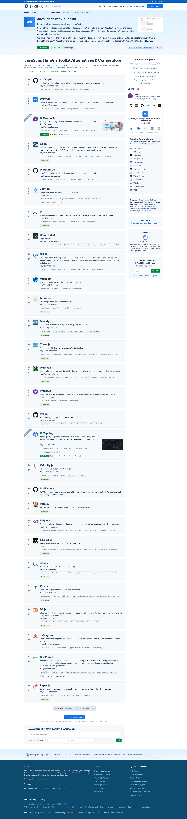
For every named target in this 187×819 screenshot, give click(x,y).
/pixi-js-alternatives (34, 411)
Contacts (45, 788)
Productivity (45, 807)
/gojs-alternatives (33, 141)
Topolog (144, 241)
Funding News (100, 785)
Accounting (65, 807)
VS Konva (137, 155)
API (66, 788)
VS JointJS (137, 148)
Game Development (151, 68)
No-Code (31, 804)
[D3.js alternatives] (35, 610)
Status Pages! (99, 781)
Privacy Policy (39, 813)
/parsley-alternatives (34, 501)
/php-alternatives (33, 209)
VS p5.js (136, 183)
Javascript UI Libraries (151, 72)
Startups (51, 1)
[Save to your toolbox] (29, 29)
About (61, 788)
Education (146, 807)
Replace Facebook (136, 774)
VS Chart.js (137, 166)
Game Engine (136, 72)
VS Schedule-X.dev (141, 186)
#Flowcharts (29, 71)
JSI (29, 22)
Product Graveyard (137, 785)
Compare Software (102, 774)
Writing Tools (93, 807)
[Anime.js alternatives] (35, 299)
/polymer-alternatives (34, 518)
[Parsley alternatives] (35, 504)
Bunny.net (69, 813)
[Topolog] (35, 434)
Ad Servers (133, 64)
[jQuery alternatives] (35, 564)
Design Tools (57, 804)
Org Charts (151, 76)
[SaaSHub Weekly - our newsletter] (100, 6)
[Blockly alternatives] (35, 322)
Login (161, 1)
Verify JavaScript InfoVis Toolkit (141, 48)
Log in (30, 740)
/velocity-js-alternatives (35, 463)
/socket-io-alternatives (35, 537)
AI (25, 804)
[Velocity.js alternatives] (35, 466)
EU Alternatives (149, 206)
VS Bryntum (138, 162)
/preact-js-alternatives (35, 388)
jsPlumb (137, 41)
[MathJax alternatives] (35, 368)
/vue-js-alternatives (34, 584)
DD (35, 100)
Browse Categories (102, 771)
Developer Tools (154, 64)
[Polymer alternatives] (35, 521)
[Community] (104, 6)
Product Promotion (32, 788)
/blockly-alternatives (34, 319)
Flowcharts (137, 68)
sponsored (148, 755)
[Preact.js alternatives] (35, 391)
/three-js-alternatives (34, 342)
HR (85, 807)
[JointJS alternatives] (35, 189)
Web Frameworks (145, 83)
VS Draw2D (138, 173)
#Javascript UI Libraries (70, 71)
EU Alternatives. (59, 67)
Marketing (55, 807)
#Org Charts (41, 71)
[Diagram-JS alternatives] (35, 170)
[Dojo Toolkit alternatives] (35, 236)
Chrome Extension (101, 778)
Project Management (108, 807)
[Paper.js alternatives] (35, 686)
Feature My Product (136, 6)
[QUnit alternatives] (35, 255)
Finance (137, 807)
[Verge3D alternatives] (35, 279)
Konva (149, 41)
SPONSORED (27, 117)
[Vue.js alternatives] (35, 587)
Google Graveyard (136, 788)
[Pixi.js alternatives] (35, 414)
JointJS (129, 41)
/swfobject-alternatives (35, 486)
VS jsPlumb (138, 152)
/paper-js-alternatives (35, 683)
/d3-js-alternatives (33, 607)
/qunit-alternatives (33, 252)
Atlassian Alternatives (138, 781)
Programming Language (141, 80)
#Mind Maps (54, 71)
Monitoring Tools (125, 807)
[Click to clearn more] (93, 754)
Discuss (54, 788)
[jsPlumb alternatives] (35, 658)
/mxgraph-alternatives (35, 77)
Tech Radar (134, 771)
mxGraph (150, 38)
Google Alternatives (137, 778)
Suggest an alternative (75, 717)
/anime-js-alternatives (35, 295)
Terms (49, 813)
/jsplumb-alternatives (34, 654)
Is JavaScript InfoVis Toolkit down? (145, 223)
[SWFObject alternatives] (35, 489)
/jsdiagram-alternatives (35, 632)
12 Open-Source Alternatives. (41, 67)
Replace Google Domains (139, 792)
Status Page (68, 48)
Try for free (44, 134)
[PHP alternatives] (35, 212)
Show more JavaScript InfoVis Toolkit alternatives (75, 708)
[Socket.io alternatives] (35, 540)
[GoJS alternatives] (35, 144)
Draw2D (41, 41)
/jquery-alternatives (34, 560)
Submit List (98, 788)
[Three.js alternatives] (35, 345)
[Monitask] (35, 119)
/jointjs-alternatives (34, 186)
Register (154, 1)
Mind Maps (140, 76)
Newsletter (98, 792)
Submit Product (154, 6)
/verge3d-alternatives (35, 276)
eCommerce (77, 807)
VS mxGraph (138, 176)
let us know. (148, 211)
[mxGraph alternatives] (35, 80)
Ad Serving (143, 64)
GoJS (52, 41)
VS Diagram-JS (139, 169)
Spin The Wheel (93, 813)
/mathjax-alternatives (34, 365)
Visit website (43, 48)
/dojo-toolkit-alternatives (36, 232)
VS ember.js (138, 180)
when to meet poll (117, 813)
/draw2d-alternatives (34, 96)
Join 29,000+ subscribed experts (145, 276)
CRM (26, 807)
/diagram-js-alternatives (36, 167)
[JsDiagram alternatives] (35, 636)
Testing (154, 80)
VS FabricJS (138, 159)
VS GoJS (137, 190)
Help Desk (34, 807)
